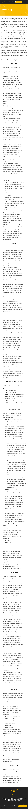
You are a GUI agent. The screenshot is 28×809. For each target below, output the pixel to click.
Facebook (15, 523)
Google (9, 540)
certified (23, 443)
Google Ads (16, 506)
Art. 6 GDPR (6, 377)
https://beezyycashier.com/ (14, 95)
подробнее (5, 807)
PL (12, 2)
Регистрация (18, 2)
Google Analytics (11, 441)
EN (9, 2)
